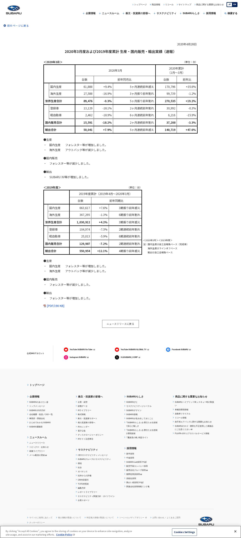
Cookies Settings (184, 532)
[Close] (235, 531)
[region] (120, 532)
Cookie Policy (64, 534)
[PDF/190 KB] (55, 306)
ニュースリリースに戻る (120, 323)
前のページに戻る (18, 25)
